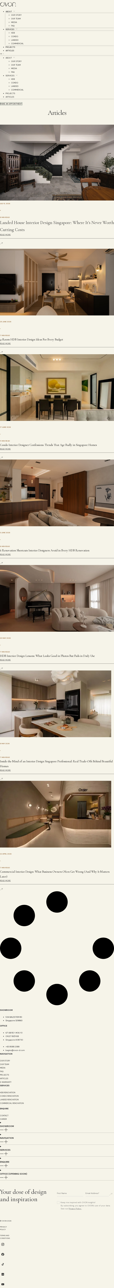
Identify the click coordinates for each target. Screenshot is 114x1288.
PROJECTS (10, 47)
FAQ (13, 25)
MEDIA (14, 22)
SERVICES (10, 29)
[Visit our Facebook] (3, 1256)
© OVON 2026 (5, 1221)
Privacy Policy (75, 1208)
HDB (13, 33)
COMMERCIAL (17, 43)
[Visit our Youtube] (3, 1286)
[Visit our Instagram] (3, 1246)
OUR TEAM (16, 18)
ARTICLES (10, 50)
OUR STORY (16, 15)
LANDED (14, 40)
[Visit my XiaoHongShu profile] (3, 1276)
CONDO (14, 36)
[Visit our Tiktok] (3, 1266)
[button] (57, 54)
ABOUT (9, 11)
